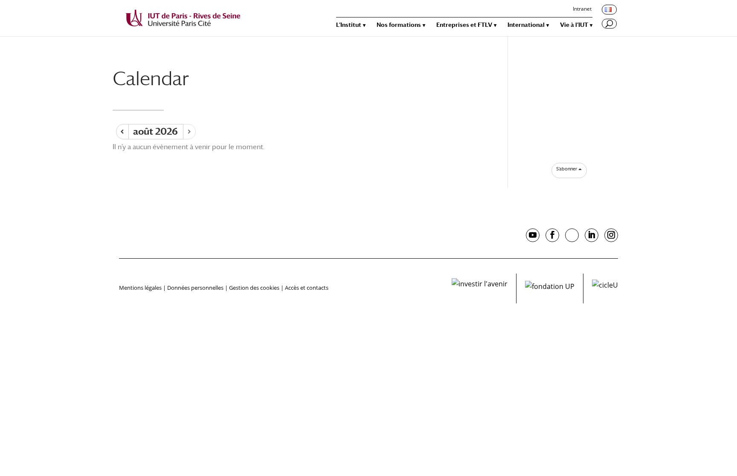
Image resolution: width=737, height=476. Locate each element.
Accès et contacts (306, 287)
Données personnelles (195, 287)
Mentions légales (140, 287)
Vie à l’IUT (574, 25)
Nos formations (399, 25)
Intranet (582, 9)
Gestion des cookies (254, 287)
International (526, 25)
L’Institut (348, 25)
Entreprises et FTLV (464, 25)
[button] (569, 169)
